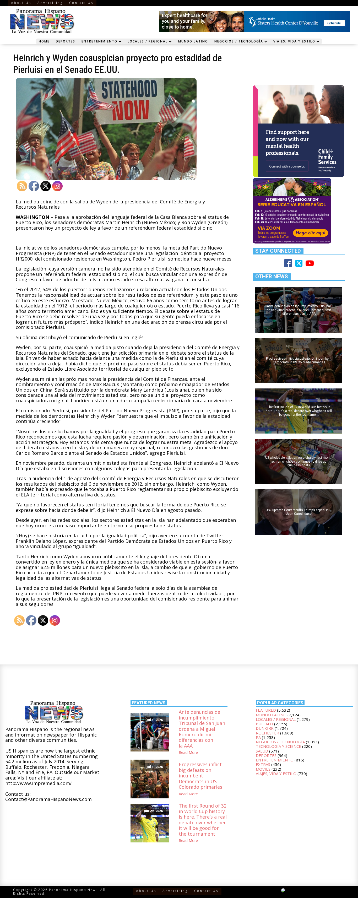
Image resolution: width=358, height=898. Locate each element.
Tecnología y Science (278, 746)
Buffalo (264, 723)
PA (258, 737)
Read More (188, 752)
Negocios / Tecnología (238, 41)
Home (44, 41)
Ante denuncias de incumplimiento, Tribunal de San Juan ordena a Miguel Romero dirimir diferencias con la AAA (202, 729)
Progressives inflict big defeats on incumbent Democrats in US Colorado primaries (200, 776)
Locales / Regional (148, 41)
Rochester (267, 732)
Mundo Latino (193, 41)
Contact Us (81, 3)
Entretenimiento (99, 41)
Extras (263, 764)
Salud (262, 751)
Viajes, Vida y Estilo (294, 41)
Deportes (65, 41)
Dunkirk (265, 728)
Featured (266, 710)
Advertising (50, 3)
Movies (263, 769)
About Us (21, 3)
